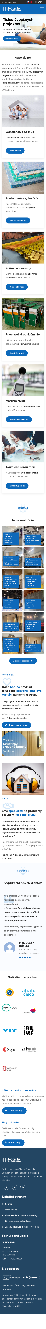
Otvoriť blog (14, 1143)
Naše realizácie (12, 39)
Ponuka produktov (18, 221)
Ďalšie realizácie (21, 661)
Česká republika (28, 2)
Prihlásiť (38, 2)
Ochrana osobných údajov (18, 1221)
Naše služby (15, 151)
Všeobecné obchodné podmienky (21, 1215)
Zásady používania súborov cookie (22, 1226)
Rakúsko (31, 2)
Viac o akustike (17, 287)
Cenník (8, 1204)
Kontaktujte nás (17, 486)
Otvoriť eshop (15, 1111)
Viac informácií (17, 353)
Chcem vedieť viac (17, 725)
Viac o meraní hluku (19, 420)
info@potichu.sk (10, 2)
